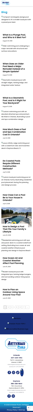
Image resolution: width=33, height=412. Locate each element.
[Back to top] (28, 407)
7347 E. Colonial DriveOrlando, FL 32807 (16, 361)
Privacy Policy (12, 410)
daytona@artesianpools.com (16, 390)
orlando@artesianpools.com (16, 364)
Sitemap (22, 410)
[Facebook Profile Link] (9, 372)
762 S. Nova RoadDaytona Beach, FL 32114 (16, 387)
